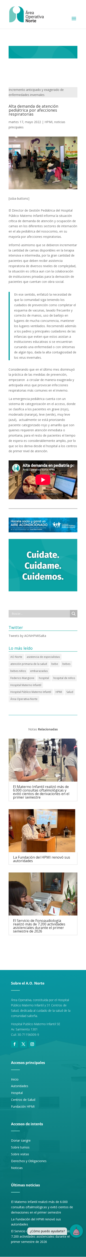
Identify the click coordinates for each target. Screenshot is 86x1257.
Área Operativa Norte (23, 699)
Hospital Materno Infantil (25, 685)
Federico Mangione (22, 678)
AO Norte (16, 657)
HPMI (48, 122)
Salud (69, 692)
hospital (44, 678)
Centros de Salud (23, 1100)
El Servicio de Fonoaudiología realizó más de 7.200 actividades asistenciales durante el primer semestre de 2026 (39, 926)
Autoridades (19, 1086)
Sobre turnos (20, 1147)
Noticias (17, 1168)
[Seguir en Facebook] (14, 1044)
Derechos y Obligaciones (29, 1161)
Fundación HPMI (23, 1106)
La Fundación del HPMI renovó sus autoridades (41, 859)
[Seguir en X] (23, 1044)
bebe (54, 664)
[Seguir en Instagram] (32, 1044)
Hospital (17, 1093)
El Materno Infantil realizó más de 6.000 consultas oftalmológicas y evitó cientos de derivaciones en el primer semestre (41, 792)
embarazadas (39, 671)
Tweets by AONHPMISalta (27, 636)
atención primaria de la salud (28, 664)
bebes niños (18, 671)
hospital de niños (64, 678)
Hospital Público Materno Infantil (30, 692)
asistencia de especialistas (43, 657)
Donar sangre (21, 1140)
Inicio (15, 1079)
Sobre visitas (20, 1154)
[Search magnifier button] (73, 613)
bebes (66, 664)
